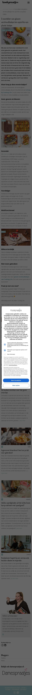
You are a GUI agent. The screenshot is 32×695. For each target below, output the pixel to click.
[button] (16, 354)
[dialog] (16, 347)
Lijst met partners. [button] (13, 365)
